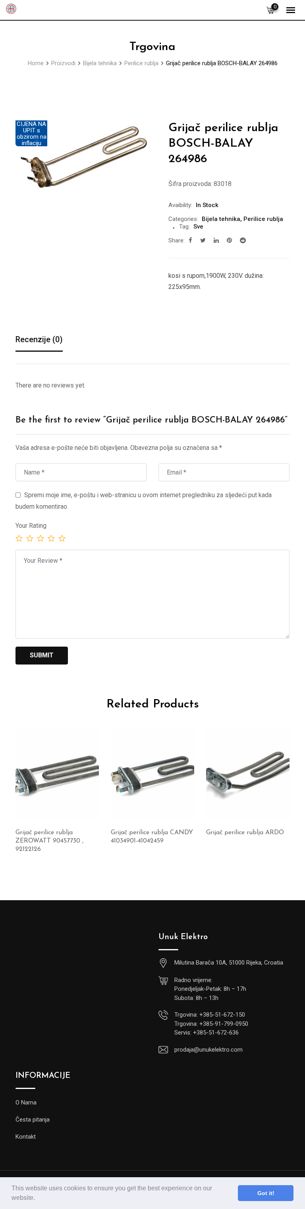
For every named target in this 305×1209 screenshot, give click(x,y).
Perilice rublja (263, 219)
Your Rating (30, 525)
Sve (198, 226)
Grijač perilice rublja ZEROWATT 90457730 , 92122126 (49, 840)
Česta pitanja (32, 1119)
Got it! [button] (265, 1193)
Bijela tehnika (221, 219)
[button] (38, 1198)
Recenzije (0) (39, 339)
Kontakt (25, 1136)
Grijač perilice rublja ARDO (245, 832)
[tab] (39, 340)
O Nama (26, 1102)
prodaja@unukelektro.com (208, 1049)
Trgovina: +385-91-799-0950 (211, 1023)
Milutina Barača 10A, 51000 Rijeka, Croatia (228, 962)
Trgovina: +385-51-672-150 (209, 1014)
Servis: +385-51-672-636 (206, 1032)
